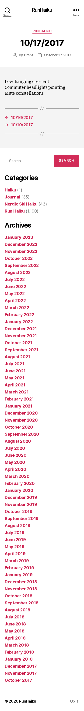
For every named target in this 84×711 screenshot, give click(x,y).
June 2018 (15, 623)
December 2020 (21, 413)
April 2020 (15, 469)
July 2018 (14, 616)
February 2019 (19, 567)
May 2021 (14, 377)
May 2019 (14, 546)
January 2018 (19, 659)
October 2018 (18, 595)
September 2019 (21, 518)
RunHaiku (42, 9)
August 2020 (18, 441)
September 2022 (22, 265)
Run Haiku (42, 31)
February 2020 (20, 483)
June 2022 (15, 286)
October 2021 (18, 342)
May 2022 (15, 293)
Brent (28, 55)
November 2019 (21, 504)
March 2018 (17, 645)
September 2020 (22, 434)
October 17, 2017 (57, 55)
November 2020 (21, 420)
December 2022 (21, 244)
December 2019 (21, 497)
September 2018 (21, 602)
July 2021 (14, 363)
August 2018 (17, 609)
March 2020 (17, 476)
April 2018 (15, 638)
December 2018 (21, 581)
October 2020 (19, 427)
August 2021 (17, 356)
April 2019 (15, 553)
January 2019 (19, 574)
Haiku (10, 189)
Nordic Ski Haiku (21, 204)
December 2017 (21, 666)
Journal (12, 197)
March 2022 (17, 307)
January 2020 (19, 490)
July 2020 (15, 448)
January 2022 (19, 321)
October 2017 (18, 680)
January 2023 (19, 237)
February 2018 (19, 652)
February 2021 (19, 399)
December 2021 (21, 328)
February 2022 (19, 314)
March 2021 (16, 391)
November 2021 (21, 335)
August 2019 (17, 525)
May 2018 (14, 631)
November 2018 (21, 588)
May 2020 (15, 462)
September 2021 (21, 349)
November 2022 (21, 251)
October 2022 (19, 258)
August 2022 (18, 272)
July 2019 (14, 532)
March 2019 (17, 560)
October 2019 (18, 511)
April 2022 (15, 300)
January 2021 (18, 406)
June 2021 (15, 370)
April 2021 (15, 384)
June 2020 (16, 455)
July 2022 (15, 279)
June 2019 (15, 539)
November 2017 (21, 673)
